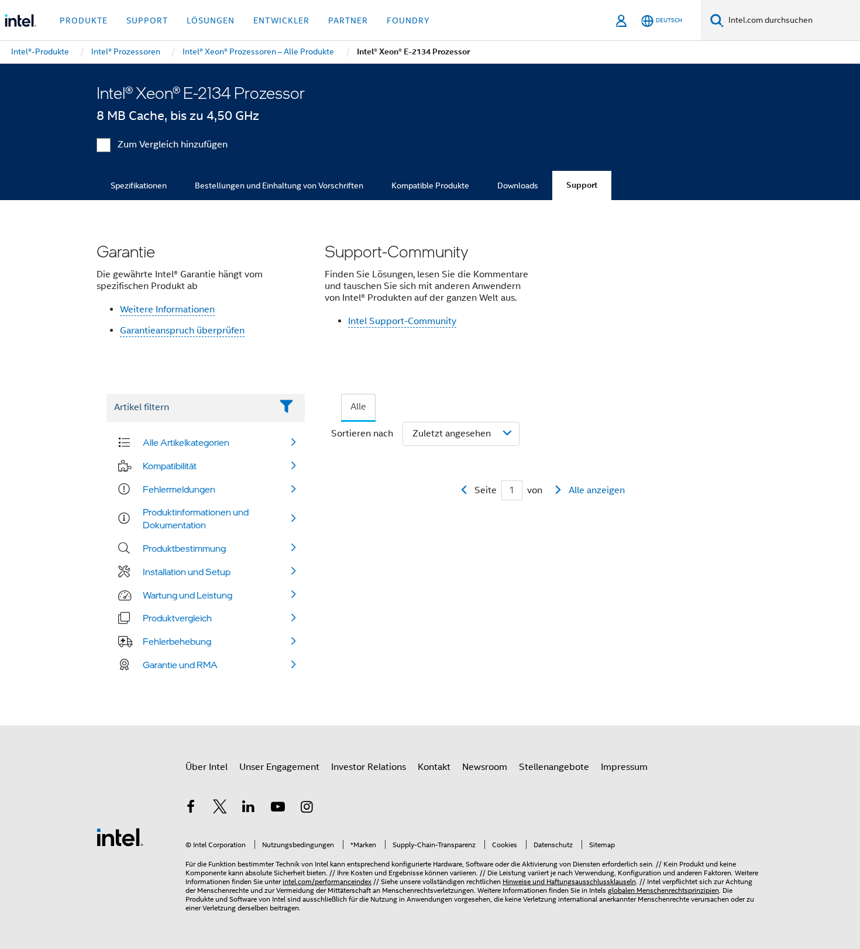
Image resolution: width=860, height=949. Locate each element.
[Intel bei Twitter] (220, 808)
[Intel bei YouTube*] (278, 808)
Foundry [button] (408, 20)
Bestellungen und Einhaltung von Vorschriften (279, 185)
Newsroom (484, 767)
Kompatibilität (170, 466)
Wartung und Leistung (187, 595)
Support (581, 185)
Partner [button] (348, 20)
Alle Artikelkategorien (186, 442)
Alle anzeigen (597, 490)
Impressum (624, 767)
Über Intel (206, 767)
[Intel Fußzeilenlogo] (120, 837)
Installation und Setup (187, 571)
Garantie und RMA (180, 665)
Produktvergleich (177, 618)
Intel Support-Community (402, 321)
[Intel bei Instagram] (307, 808)
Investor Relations (368, 767)
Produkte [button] (84, 20)
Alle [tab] (358, 406)
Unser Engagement (279, 767)
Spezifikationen (139, 185)
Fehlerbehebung (177, 641)
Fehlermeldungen (179, 489)
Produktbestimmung (184, 548)
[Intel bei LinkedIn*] (249, 808)
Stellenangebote (554, 767)
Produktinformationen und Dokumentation (196, 518)
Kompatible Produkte (430, 185)
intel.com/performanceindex (327, 881)
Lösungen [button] (211, 20)
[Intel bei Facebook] (191, 808)
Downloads (517, 185)
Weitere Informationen (167, 309)
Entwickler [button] (281, 20)
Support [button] (147, 20)
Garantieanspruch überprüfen (182, 330)
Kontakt (434, 767)
